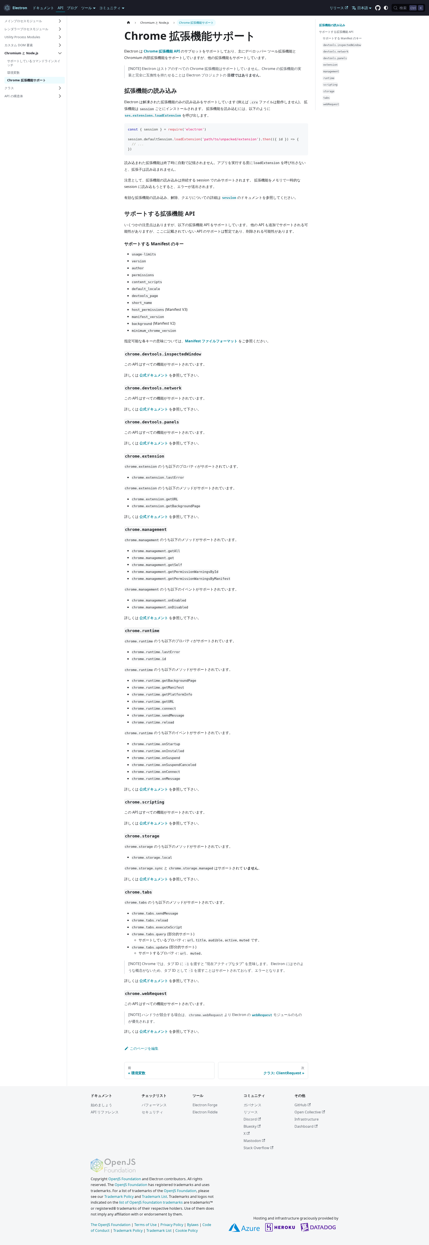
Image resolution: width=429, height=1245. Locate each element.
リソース (251, 1112)
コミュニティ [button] (110, 7)
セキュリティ (152, 1112)
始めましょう (101, 1104)
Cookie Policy (186, 1230)
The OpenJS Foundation (110, 1224)
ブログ (72, 7)
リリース (337, 7)
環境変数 (13, 72)
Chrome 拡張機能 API (162, 51)
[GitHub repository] (377, 8)
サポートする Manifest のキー (342, 38)
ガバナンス (252, 1104)
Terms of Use (145, 1224)
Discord (250, 1119)
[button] (33, 21)
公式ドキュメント (153, 375)
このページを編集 (144, 1048)
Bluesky (250, 1126)
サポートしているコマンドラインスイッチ (33, 63)
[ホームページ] (128, 22)
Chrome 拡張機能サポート (26, 80)
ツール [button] (86, 7)
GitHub (300, 1104)
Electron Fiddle (205, 1112)
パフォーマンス (154, 1104)
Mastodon (252, 1140)
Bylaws (193, 1224)
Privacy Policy (171, 1224)
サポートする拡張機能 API (336, 31)
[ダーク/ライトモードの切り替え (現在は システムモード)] (385, 7)
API (60, 7)
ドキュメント (43, 7)
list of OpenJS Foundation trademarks (151, 1202)
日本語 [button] (362, 7)
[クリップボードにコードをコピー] (302, 128)
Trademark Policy (119, 1196)
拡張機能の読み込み (332, 25)
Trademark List (154, 1196)
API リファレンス (105, 1112)
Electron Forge (205, 1104)
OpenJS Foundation (124, 1178)
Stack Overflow (256, 1147)
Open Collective (307, 1112)
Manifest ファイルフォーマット (211, 341)
